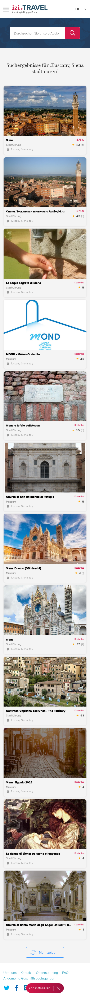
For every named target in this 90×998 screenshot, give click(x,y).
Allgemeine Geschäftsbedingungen (29, 978)
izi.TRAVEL (30, 9)
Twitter (6, 986)
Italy (30, 149)
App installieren (39, 988)
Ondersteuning (47, 973)
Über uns (10, 973)
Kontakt (26, 973)
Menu (6, 9)
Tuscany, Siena (19, 149)
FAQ (65, 973)
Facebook (16, 986)
